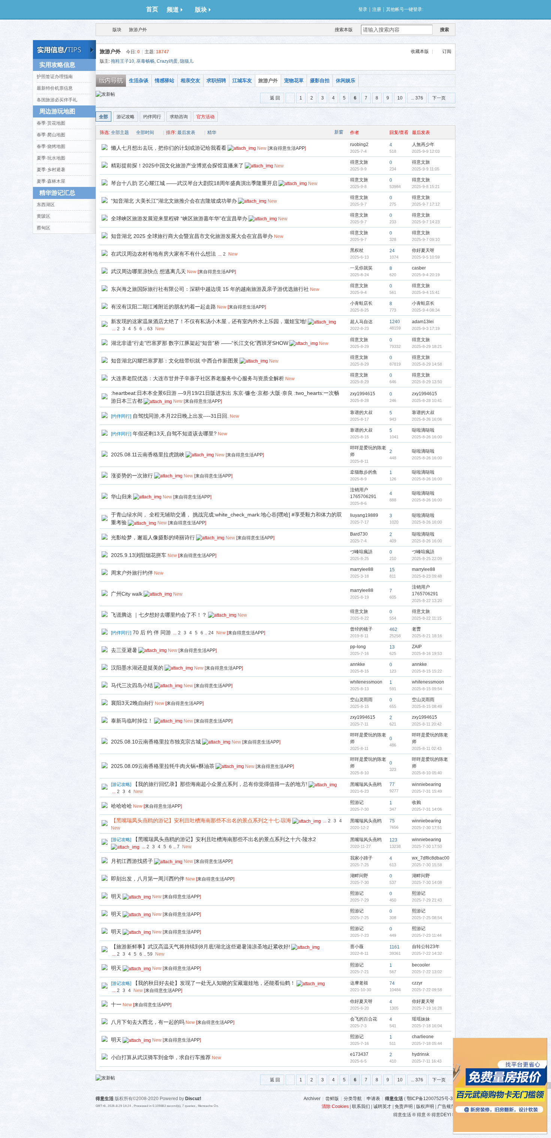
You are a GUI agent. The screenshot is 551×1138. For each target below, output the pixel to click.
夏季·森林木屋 (51, 181)
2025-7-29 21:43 (427, 900)
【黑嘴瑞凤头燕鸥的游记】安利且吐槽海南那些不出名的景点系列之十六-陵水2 (224, 839)
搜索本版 (344, 29)
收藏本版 (420, 51)
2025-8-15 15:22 (427, 671)
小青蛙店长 (361, 303)
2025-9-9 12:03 (426, 151)
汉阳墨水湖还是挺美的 (137, 668)
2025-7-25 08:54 (427, 917)
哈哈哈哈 (121, 806)
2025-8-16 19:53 (427, 653)
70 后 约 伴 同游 (152, 632)
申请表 (373, 1098)
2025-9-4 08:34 (426, 310)
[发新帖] (105, 94)
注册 (376, 9)
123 (393, 840)
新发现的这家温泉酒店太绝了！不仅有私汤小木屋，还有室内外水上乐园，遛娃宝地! (209, 321)
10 (400, 98)
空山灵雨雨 (361, 699)
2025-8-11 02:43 (427, 748)
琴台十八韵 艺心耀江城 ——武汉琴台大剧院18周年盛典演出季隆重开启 (194, 183)
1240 (394, 321)
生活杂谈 (138, 80)
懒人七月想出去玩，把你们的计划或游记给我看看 (168, 148)
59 (150, 954)
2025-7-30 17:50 (427, 846)
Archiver (312, 1098)
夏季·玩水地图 (51, 158)
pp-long (358, 646)
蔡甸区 (43, 227)
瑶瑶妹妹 (421, 1019)
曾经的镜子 (361, 629)
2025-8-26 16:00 (427, 437)
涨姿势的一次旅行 (132, 476)
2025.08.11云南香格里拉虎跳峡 (147, 455)
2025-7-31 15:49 (427, 791)
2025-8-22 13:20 (427, 600)
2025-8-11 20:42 (427, 724)
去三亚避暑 (124, 650)
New (262, 148)
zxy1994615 (362, 393)
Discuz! (193, 1098)
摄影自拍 (319, 80)
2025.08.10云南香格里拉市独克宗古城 (156, 742)
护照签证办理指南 (55, 76)
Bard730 (359, 534)
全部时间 (145, 132)
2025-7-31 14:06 (427, 809)
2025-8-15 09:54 (427, 688)
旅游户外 (138, 29)
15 (392, 569)
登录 (362, 9)
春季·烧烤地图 (51, 146)
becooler (421, 965)
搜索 (444, 29)
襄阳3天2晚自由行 (132, 703)
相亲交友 (190, 80)
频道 (173, 9)
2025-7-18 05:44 (427, 1043)
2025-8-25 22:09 (427, 558)
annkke (357, 664)
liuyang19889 (364, 515)
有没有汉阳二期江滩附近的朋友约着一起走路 (163, 307)
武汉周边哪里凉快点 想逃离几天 (148, 271)
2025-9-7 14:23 (426, 222)
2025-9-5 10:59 (426, 257)
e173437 (359, 1054)
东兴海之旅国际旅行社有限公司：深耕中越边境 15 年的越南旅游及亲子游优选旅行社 (210, 289)
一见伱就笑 (361, 268)
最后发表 (186, 132)
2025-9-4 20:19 (426, 274)
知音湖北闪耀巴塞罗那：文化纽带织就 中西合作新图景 (174, 361)
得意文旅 (359, 162)
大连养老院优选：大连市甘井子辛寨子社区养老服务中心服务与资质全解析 (197, 378)
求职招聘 (216, 80)
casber (419, 268)
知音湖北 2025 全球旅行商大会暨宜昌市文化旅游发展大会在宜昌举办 (192, 236)
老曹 (416, 629)
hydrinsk (420, 1054)
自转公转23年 (426, 946)
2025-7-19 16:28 (427, 1008)
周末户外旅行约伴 (132, 573)
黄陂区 (43, 216)
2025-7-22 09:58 (427, 989)
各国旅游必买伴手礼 (57, 99)
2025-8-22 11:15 (427, 618)
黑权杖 (357, 250)
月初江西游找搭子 (132, 861)
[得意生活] (118, 9)
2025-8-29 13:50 (427, 381)
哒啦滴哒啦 (423, 430)
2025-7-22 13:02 (427, 971)
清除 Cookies (335, 1106)
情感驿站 (164, 80)
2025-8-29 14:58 (427, 364)
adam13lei (423, 321)
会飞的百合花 (363, 1019)
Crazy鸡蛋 (167, 61)
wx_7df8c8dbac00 (430, 858)
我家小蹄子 (361, 858)
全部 (103, 116)
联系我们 (361, 1106)
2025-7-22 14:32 (427, 953)
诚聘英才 (382, 1106)
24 (392, 250)
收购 (416, 802)
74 (392, 983)
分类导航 (353, 1098)
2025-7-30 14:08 (427, 882)
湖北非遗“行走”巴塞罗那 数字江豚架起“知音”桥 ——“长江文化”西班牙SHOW (199, 343)
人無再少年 (423, 144)
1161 (394, 947)
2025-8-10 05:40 (427, 773)
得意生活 (394, 1098)
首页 (152, 9)
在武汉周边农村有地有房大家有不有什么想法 (163, 254)
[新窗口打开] (105, 148)
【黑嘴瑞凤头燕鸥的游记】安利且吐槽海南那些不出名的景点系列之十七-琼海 (201, 820)
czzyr (417, 983)
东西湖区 (46, 204)
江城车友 (242, 80)
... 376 (417, 98)
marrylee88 (361, 569)
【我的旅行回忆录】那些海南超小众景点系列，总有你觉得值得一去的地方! (220, 784)
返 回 (275, 98)
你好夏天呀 (423, 250)
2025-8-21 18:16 (427, 636)
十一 (116, 1004)
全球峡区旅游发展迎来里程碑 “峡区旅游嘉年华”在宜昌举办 (179, 218)
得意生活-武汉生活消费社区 (100, 30)
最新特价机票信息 (55, 88)
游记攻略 (126, 116)
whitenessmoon (366, 682)
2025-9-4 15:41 (426, 292)
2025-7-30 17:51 (427, 827)
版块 (201, 9)
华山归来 (121, 497)
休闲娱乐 (345, 80)
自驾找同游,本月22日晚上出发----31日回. (181, 416)
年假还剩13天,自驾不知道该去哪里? (175, 434)
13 (392, 647)
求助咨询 (179, 116)
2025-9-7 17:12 (426, 204)
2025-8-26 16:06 (427, 419)
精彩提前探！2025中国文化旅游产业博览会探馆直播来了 (177, 166)
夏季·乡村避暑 (51, 169)
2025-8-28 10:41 (427, 400)
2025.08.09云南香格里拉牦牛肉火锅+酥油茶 (162, 766)
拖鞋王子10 (122, 61)
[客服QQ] (464, 1035)
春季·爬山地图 (51, 134)
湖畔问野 (359, 875)
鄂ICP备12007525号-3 (430, 1098)
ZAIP (417, 646)
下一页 (439, 98)
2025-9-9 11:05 (425, 169)
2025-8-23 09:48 (427, 576)
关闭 (543, 1042)
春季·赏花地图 (51, 123)
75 (392, 820)
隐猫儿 (186, 61)
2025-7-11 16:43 (427, 1061)
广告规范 (446, 1106)
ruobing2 (359, 144)
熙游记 (357, 802)
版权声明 (425, 1106)
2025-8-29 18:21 (427, 346)
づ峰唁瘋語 (361, 551)
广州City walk (126, 594)
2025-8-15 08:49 (427, 706)
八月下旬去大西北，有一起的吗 (147, 1022)
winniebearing (426, 784)
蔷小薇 (357, 946)
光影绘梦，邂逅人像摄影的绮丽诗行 (153, 537)
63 (150, 328)
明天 (116, 896)
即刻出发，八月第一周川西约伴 (147, 879)
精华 (211, 132)
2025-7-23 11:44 (427, 935)
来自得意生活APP (287, 148)
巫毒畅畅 (145, 61)
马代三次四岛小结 (132, 685)
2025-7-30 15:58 (427, 865)
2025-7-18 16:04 (427, 1026)
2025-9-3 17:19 (426, 328)
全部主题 (120, 132)
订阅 (446, 51)
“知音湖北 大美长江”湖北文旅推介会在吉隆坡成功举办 (174, 201)
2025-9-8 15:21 (426, 186)
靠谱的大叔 (361, 412)
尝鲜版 (332, 1098)
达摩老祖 (359, 983)
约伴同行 (152, 116)
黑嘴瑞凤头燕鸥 (366, 784)
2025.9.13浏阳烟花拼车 (138, 555)
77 (392, 784)
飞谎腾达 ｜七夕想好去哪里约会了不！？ (159, 615)
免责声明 (404, 1106)
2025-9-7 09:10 (426, 239)
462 (393, 629)
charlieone (423, 1036)
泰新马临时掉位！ (132, 721)
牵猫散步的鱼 (363, 472)
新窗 (338, 132)
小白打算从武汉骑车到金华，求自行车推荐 (161, 1057)
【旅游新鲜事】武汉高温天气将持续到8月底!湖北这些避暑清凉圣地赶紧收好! (200, 947)
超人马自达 (361, 321)
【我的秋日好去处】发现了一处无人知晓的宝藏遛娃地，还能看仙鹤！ (214, 983)
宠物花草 (294, 80)
